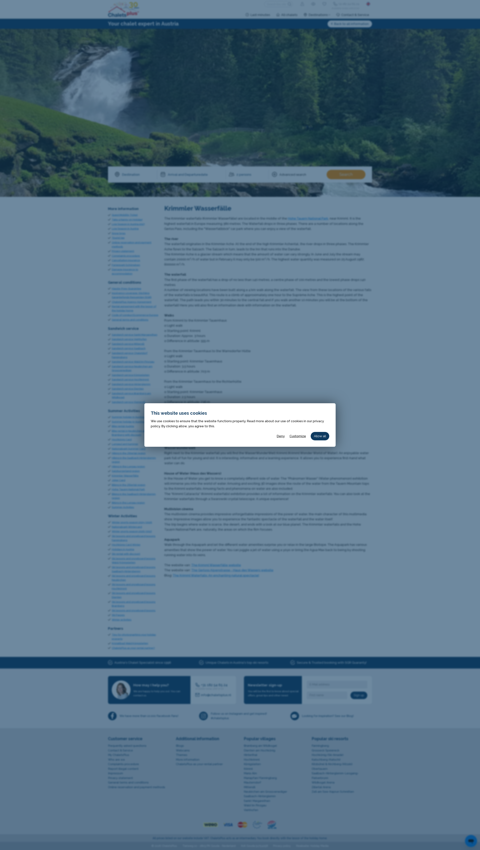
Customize (298, 436)
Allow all (320, 436)
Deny (281, 436)
